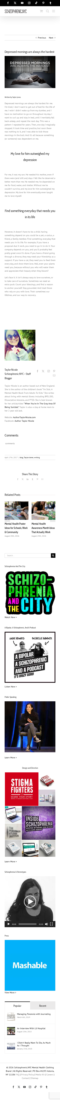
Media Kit (40, 1074)
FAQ (18, 1074)
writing (37, 457)
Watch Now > (11, 617)
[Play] (8, 924)
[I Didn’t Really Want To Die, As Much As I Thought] (11, 1043)
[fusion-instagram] (48, 371)
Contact (25, 1078)
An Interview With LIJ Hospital (31, 1028)
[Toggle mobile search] (47, 11)
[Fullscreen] (51, 924)
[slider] (27, 924)
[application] (30, 901)
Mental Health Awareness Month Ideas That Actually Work (43, 528)
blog (21, 457)
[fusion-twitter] (43, 371)
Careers (49, 1074)
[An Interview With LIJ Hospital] (11, 1028)
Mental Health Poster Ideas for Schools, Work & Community (16, 528)
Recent (42, 1005)
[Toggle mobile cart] (41, 11)
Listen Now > (11, 686)
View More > (10, 992)
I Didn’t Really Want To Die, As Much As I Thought (34, 1044)
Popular (17, 1005)
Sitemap (34, 1078)
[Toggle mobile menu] (53, 11)
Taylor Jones (28, 457)
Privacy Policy (27, 1074)
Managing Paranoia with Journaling (34, 1014)
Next (51, 37)
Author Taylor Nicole (24, 420)
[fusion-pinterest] (54, 371)
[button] (7, 519)
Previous (42, 37)
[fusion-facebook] (37, 371)
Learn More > (11, 757)
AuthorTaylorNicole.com (24, 417)
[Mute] (46, 924)
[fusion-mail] (54, 375)
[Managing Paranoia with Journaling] (11, 1014)
